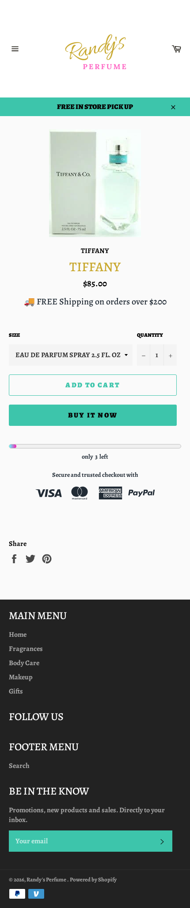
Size (14, 335)
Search (19, 766)
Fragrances (26, 649)
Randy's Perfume (47, 879)
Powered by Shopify (93, 879)
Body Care (24, 663)
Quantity (150, 335)
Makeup (21, 677)
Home (18, 634)
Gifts (16, 691)
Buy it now (93, 415)
